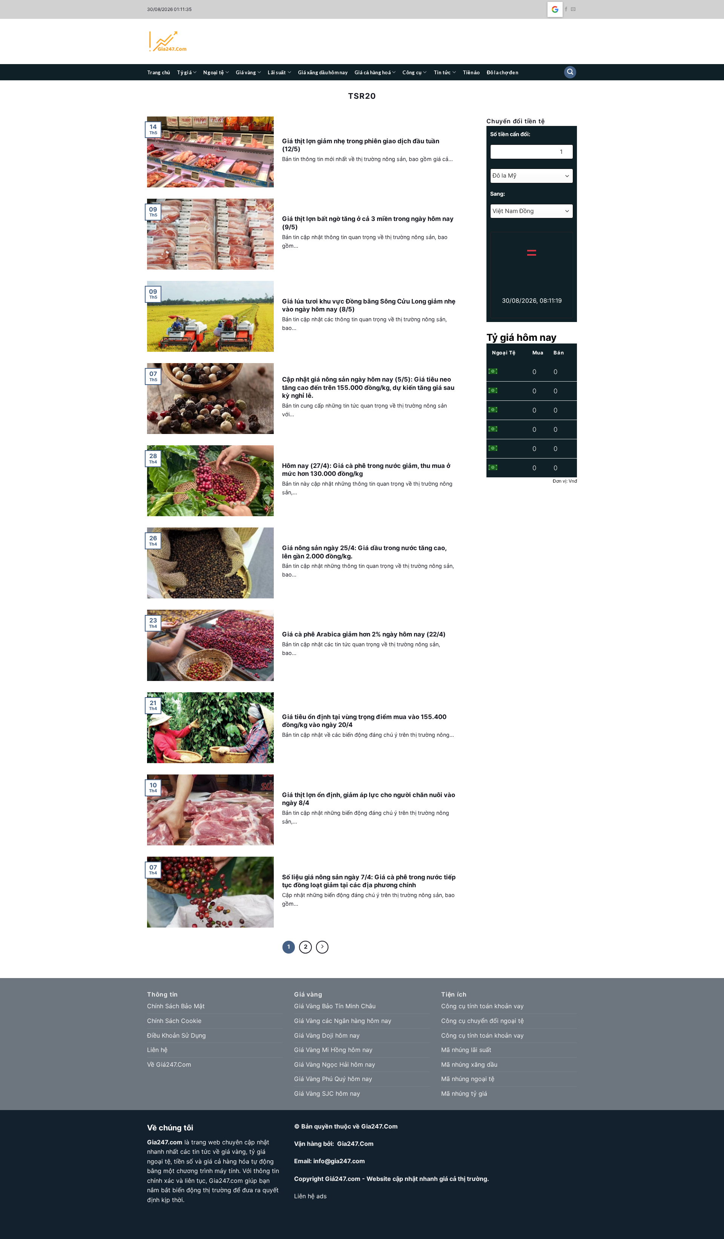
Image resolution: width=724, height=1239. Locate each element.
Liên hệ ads (310, 1196)
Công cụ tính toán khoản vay (482, 1006)
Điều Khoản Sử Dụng (176, 1035)
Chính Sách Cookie (174, 1020)
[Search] (570, 72)
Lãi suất (277, 72)
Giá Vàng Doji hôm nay (327, 1035)
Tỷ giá (184, 72)
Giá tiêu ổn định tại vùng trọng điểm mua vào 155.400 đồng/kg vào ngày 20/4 (364, 721)
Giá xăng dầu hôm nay (323, 72)
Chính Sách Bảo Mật (176, 1006)
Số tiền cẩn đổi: (510, 134)
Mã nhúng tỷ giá (464, 1093)
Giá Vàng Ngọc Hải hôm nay (334, 1064)
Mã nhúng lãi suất (466, 1049)
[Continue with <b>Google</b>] (555, 9)
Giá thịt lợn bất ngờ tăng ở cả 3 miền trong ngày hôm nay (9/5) (368, 223)
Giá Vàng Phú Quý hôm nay (333, 1079)
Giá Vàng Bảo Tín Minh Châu (335, 1006)
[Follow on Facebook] (566, 9)
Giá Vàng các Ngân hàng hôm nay (342, 1020)
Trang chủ (158, 72)
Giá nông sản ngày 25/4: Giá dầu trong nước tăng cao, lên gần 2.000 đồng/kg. (364, 552)
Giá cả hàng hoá (372, 72)
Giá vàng (246, 72)
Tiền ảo (471, 72)
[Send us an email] (573, 9)
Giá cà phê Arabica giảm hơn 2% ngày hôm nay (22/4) (364, 634)
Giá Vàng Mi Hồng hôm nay (333, 1049)
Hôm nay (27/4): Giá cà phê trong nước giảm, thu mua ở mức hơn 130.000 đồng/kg (366, 470)
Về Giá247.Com (169, 1064)
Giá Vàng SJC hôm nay (327, 1093)
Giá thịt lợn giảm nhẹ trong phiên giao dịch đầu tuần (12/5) (360, 145)
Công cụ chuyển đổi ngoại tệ (482, 1020)
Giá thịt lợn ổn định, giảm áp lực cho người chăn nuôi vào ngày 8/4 (368, 799)
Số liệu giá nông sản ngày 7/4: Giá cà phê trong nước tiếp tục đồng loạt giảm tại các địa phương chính (369, 881)
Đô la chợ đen (502, 72)
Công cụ (412, 72)
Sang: (497, 193)
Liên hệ (157, 1049)
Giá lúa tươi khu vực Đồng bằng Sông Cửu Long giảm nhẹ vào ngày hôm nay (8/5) (369, 305)
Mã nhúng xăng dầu (469, 1064)
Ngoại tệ (213, 72)
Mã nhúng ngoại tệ (467, 1079)
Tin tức (442, 72)
